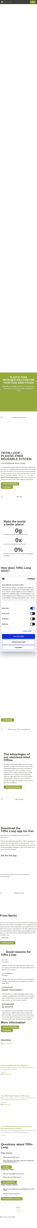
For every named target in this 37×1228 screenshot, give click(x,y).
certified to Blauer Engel (23, 475)
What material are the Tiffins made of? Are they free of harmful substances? (18, 1161)
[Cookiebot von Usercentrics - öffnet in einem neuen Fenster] (27, 579)
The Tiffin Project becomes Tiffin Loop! (15, 1096)
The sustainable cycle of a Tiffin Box (14, 1065)
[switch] (32, 613)
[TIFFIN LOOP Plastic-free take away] (6, 2)
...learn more (5, 937)
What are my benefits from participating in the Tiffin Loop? (18, 1189)
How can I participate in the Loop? (13, 1173)
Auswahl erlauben (18, 642)
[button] (18, 937)
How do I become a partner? (11, 1193)
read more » (4, 1072)
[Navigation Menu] (33, 2)
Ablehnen (18, 647)
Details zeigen (27, 631)
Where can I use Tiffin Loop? (11, 1177)
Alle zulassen (18, 636)
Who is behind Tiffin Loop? (11, 1157)
